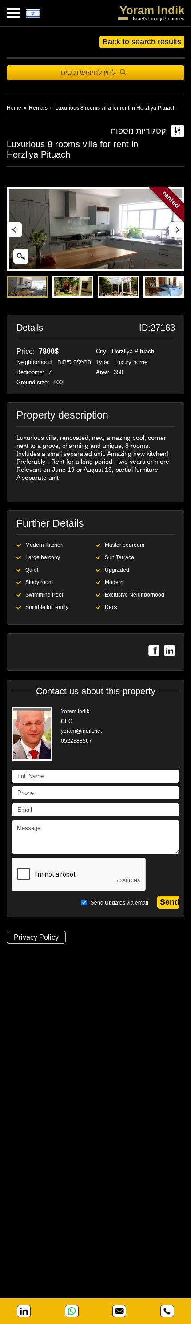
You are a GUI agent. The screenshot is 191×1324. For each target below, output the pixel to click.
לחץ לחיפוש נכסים (87, 72)
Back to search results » (142, 42)
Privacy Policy (36, 937)
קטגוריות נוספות (138, 130)
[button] (176, 229)
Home (14, 108)
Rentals (38, 108)
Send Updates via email (118, 903)
